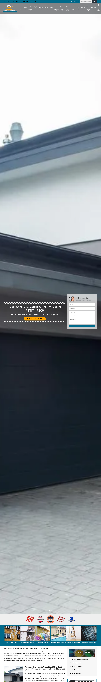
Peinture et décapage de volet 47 (35, 9)
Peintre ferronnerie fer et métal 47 (67, 8)
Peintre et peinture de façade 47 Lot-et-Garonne (98, 8)
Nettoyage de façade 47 (83, 8)
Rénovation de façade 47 (47, 8)
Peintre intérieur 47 (25, 8)
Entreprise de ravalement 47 (56, 8)
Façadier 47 (20, 9)
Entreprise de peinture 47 (62, 8)
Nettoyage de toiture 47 (93, 8)
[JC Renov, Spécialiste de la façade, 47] (9, 8)
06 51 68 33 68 (29, 2)
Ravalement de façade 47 (41, 8)
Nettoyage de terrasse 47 (88, 8)
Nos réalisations (34, 318)
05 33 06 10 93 (12, 2)
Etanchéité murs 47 (73, 9)
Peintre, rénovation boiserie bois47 (30, 8)
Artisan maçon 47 (78, 8)
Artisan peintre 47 (51, 8)
